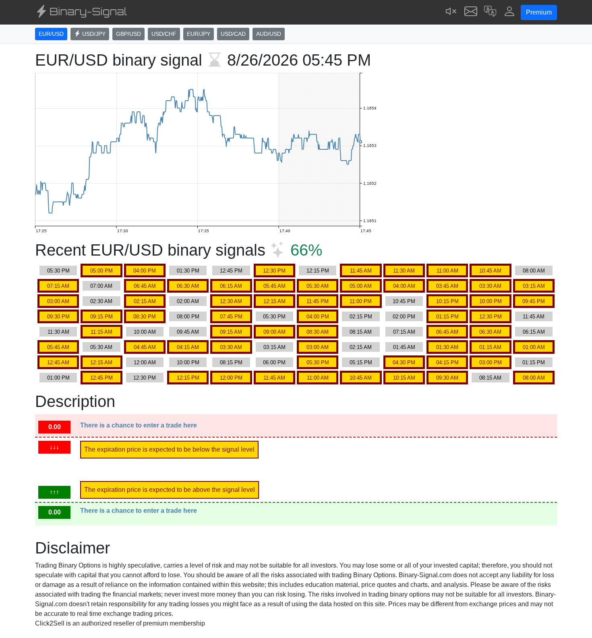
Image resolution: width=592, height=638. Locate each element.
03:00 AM (58, 301)
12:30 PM (274, 271)
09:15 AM (231, 332)
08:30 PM (144, 317)
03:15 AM (534, 286)
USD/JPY (93, 34)
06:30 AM (188, 286)
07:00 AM (101, 286)
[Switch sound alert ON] (451, 12)
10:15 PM (447, 301)
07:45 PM (231, 317)
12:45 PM (231, 271)
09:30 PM (58, 317)
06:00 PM (274, 362)
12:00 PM (231, 378)
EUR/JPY (198, 34)
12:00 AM (145, 362)
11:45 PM (317, 301)
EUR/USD (51, 34)
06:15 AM (231, 286)
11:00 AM (447, 271)
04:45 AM (145, 347)
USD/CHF (163, 34)
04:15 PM (447, 362)
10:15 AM (404, 378)
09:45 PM (533, 301)
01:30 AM (447, 347)
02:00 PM (404, 317)
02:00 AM (188, 301)
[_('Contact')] (470, 12)
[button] (490, 12)
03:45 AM (447, 286)
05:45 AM (274, 286)
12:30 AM (231, 301)
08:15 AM (361, 332)
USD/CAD (233, 34)
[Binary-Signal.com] (81, 12)
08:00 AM (534, 271)
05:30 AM (317, 286)
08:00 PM (188, 317)
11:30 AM (404, 271)
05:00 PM (101, 271)
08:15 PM (231, 362)
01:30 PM (188, 271)
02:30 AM (101, 301)
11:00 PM (361, 301)
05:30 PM (58, 271)
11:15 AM (101, 332)
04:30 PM (404, 362)
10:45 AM (490, 271)
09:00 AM (274, 332)
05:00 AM (361, 286)
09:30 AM (447, 378)
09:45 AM (188, 332)
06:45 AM (145, 286)
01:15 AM (490, 347)
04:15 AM (188, 347)
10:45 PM (404, 301)
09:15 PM (101, 317)
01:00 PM (58, 378)
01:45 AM (404, 347)
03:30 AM (490, 286)
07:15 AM (58, 286)
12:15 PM (317, 271)
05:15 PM (361, 362)
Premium (539, 12)
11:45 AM (361, 271)
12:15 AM (274, 301)
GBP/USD (128, 34)
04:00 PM (144, 271)
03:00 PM (490, 362)
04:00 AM (404, 286)
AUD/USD (268, 34)
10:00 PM (490, 301)
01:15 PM (447, 317)
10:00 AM (145, 332)
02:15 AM (145, 301)
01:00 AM (534, 347)
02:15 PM (361, 317)
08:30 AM (317, 332)
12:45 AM (58, 362)
